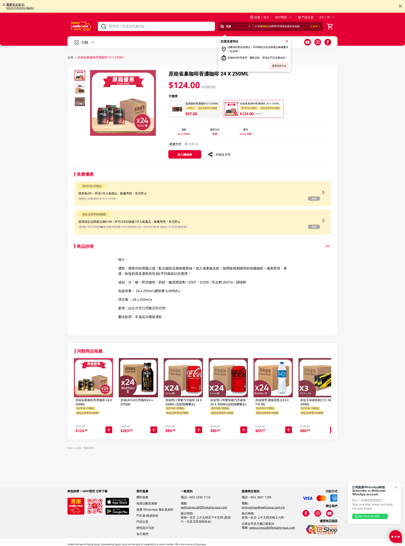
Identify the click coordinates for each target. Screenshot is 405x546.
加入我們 (142, 534)
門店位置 (308, 17)
